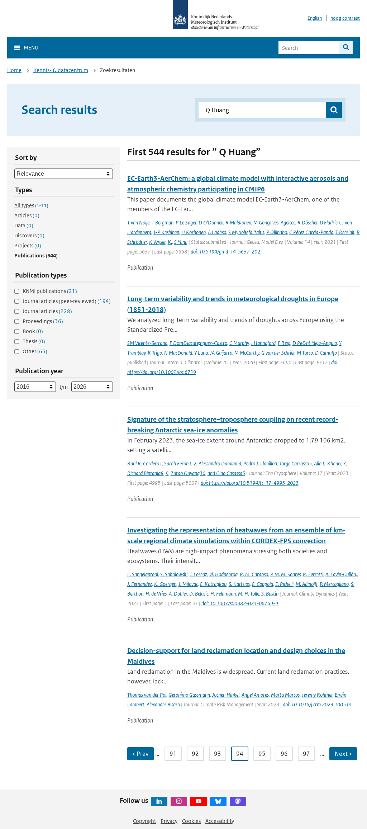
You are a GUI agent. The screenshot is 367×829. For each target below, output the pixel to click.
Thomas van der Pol (146, 694)
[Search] (346, 47)
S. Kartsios (239, 584)
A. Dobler (178, 593)
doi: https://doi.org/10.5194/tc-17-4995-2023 (250, 482)
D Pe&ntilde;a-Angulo (314, 343)
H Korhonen (193, 232)
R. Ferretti (313, 574)
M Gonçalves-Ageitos (274, 222)
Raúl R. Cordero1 (144, 463)
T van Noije (138, 222)
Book (33, 331)
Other (35, 351)
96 (284, 754)
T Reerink (344, 232)
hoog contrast (345, 18)
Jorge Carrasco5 (296, 463)
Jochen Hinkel (225, 694)
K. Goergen (165, 584)
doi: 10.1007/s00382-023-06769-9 (239, 603)
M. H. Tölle (248, 593)
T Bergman (162, 222)
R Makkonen (238, 222)
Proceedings (43, 321)
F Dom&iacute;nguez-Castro (198, 343)
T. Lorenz (198, 574)
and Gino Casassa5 (226, 473)
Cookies (191, 821)
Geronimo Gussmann (189, 694)
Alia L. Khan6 (327, 463)
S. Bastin (269, 593)
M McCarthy (246, 352)
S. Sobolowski (173, 574)
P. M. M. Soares (285, 574)
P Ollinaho (276, 232)
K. (170, 241)
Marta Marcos (285, 694)
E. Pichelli (284, 584)
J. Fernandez (139, 584)
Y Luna (201, 352)
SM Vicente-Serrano (147, 343)
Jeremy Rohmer (317, 694)
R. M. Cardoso (254, 574)
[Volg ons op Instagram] (179, 801)
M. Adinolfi (307, 584)
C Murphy (239, 343)
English (315, 18)
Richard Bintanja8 (145, 473)
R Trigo (155, 352)
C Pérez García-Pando (311, 232)
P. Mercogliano (334, 584)
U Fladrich (330, 222)
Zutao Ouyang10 (188, 473)
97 (306, 754)
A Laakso (217, 232)
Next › (343, 754)
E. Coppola (262, 584)
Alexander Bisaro (164, 704)
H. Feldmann (223, 593)
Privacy (169, 821)
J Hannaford (263, 343)
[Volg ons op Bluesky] (218, 801)
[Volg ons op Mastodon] (238, 801)
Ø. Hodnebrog (223, 574)
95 (262, 754)
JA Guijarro (221, 352)
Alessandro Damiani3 (220, 463)
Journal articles (47, 311)
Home (14, 70)
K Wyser (157, 241)
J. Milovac (188, 584)
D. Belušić (198, 593)
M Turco (305, 352)
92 (195, 754)
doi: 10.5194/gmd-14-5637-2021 (227, 251)
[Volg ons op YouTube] (198, 801)
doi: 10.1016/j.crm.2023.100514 (317, 704)
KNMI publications (50, 291)
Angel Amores (255, 694)
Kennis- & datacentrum (60, 70)
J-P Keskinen (166, 232)
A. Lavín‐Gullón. (341, 574)
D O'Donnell (211, 222)
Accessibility (219, 821)
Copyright (144, 821)
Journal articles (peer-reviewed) (67, 301)
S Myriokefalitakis (246, 232)
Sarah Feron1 (177, 463)
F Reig (284, 343)
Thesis (34, 341)
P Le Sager (186, 222)
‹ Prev (140, 754)
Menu (31, 47)
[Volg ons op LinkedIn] (159, 801)
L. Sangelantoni (142, 574)
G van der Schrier (278, 352)
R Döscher (307, 222)
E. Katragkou (213, 584)
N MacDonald (178, 352)
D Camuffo (326, 352)
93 (217, 754)
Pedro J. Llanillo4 (260, 463)
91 (173, 754)
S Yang (180, 241)
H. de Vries (156, 593)
